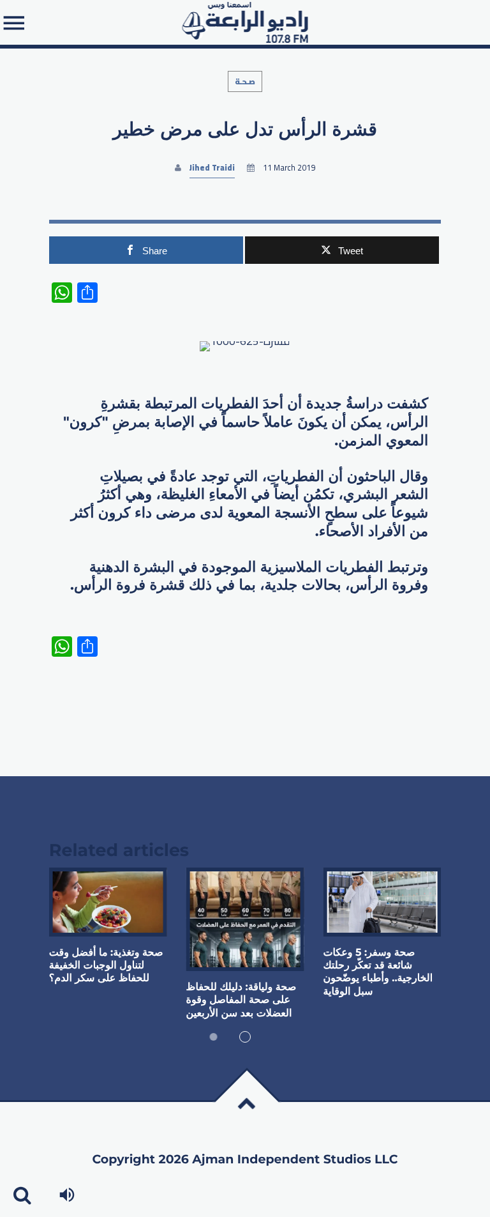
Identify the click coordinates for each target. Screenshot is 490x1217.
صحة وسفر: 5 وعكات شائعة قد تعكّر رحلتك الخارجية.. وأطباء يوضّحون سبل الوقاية (378, 972)
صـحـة (245, 81)
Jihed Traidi (212, 167)
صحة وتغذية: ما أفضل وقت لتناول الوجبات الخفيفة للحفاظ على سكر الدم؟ (106, 966)
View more (108, 902)
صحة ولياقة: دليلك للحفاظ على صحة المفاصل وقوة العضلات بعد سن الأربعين (241, 1000)
